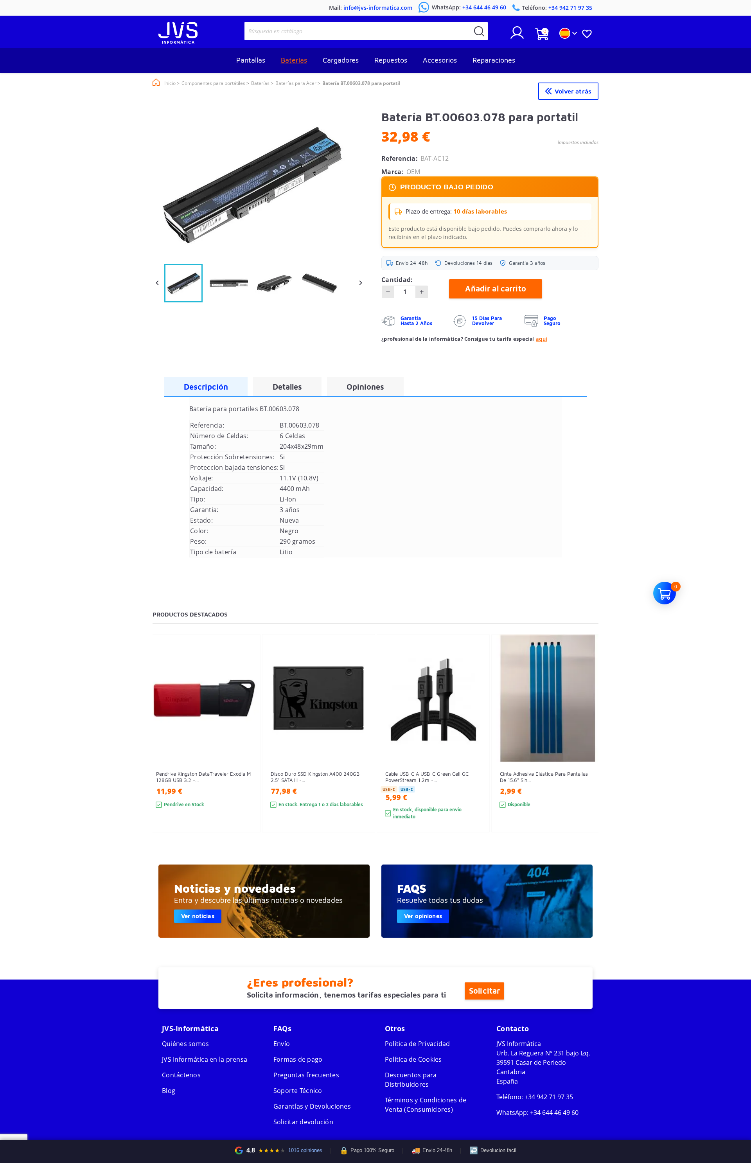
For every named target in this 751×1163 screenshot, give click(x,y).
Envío (281, 1043)
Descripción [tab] (206, 386)
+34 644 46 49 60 (554, 1112)
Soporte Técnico (297, 1090)
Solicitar (484, 990)
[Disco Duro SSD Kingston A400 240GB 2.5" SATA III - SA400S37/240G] (361, 747)
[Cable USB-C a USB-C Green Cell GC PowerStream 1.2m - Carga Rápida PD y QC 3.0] (476, 747)
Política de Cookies (413, 1059)
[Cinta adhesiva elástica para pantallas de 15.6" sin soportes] (590, 747)
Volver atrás (573, 91)
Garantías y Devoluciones (312, 1106)
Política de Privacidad (417, 1043)
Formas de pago (298, 1059)
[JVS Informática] (178, 41)
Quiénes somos (185, 1043)
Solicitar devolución (303, 1122)
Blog (168, 1090)
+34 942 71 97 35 (549, 1097)
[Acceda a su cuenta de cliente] (517, 35)
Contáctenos (181, 1075)
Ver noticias (197, 916)
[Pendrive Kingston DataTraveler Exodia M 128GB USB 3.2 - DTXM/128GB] (246, 747)
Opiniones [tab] (365, 386)
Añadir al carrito (495, 288)
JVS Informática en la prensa (204, 1059)
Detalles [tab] (287, 386)
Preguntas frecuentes (306, 1075)
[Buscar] (479, 31)
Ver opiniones (423, 916)
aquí (541, 338)
